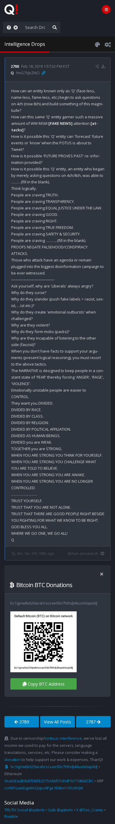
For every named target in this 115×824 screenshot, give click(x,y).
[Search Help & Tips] (7, 27)
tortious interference (63, 738)
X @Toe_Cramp (89, 809)
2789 (23, 722)
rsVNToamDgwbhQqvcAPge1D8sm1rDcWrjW (43, 788)
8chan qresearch (83, 553)
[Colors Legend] (97, 44)
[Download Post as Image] (103, 66)
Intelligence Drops (24, 44)
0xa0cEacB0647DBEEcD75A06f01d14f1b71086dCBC (48, 780)
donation (12, 759)
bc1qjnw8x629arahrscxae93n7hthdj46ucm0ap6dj (54, 766)
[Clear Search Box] (17, 27)
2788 (15, 66)
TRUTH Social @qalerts (24, 809)
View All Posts (57, 722)
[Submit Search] (54, 27)
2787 (91, 722)
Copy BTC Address (46, 684)
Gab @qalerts (60, 809)
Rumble (11, 816)
